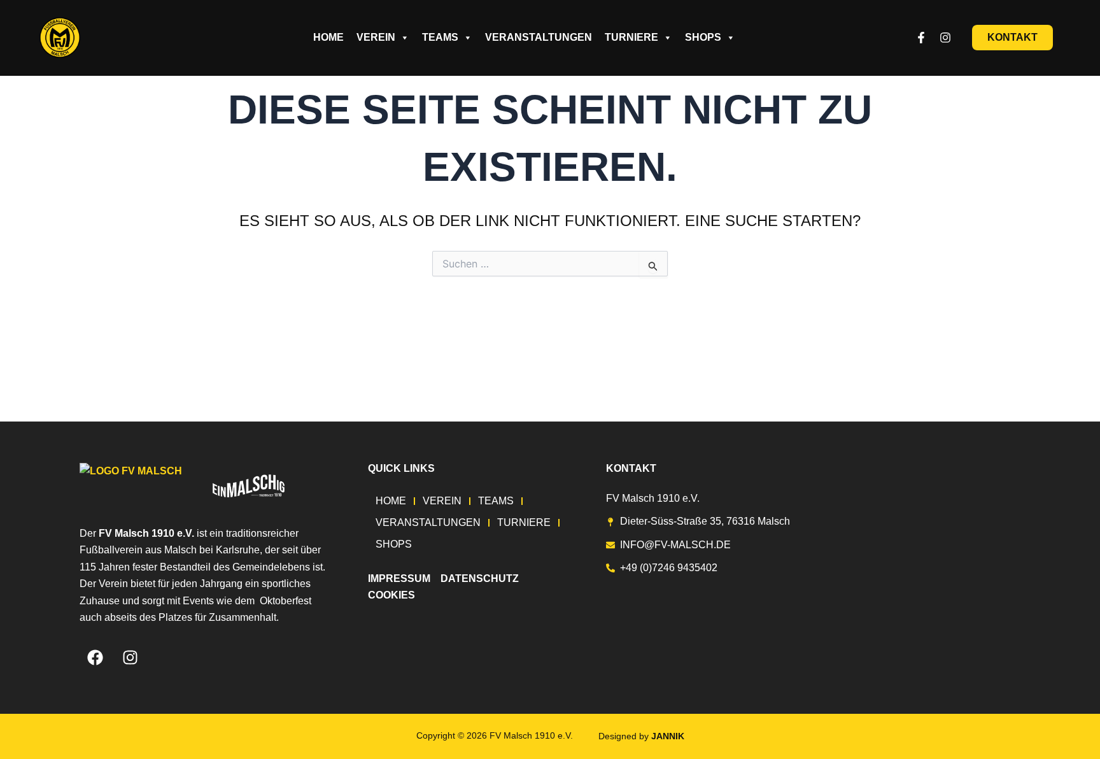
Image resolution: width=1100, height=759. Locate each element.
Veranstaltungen (538, 37)
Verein (375, 37)
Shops (703, 37)
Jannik (667, 736)
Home (328, 37)
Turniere (631, 37)
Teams (440, 37)
